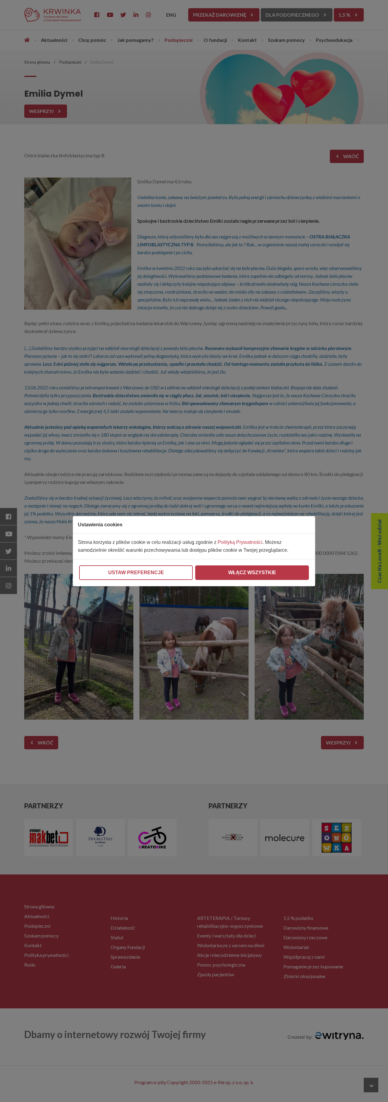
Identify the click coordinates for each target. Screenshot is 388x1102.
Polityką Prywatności (240, 542)
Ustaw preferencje (136, 572)
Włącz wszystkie (252, 572)
